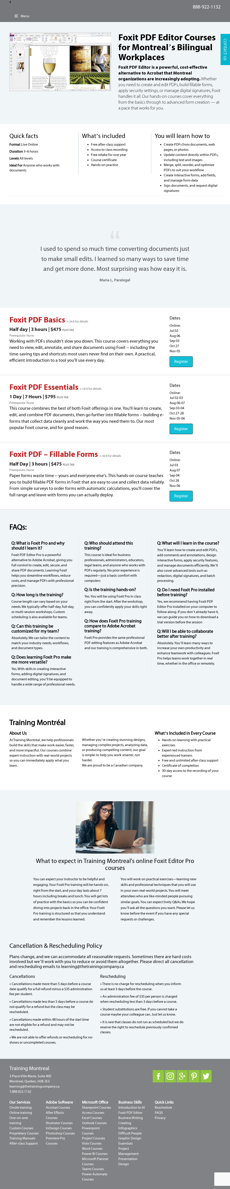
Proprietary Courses (24, 1133)
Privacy (160, 1118)
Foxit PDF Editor (130, 1113)
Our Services (19, 1102)
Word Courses (92, 1149)
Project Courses (93, 1138)
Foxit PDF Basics (38, 319)
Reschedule (163, 1108)
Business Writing (130, 1118)
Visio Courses (92, 1143)
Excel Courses (92, 1118)
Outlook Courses (94, 1123)
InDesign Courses (59, 1128)
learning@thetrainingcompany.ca (92, 966)
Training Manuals (22, 1138)
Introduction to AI (131, 1108)
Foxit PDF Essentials (44, 387)
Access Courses (93, 1113)
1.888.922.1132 (20, 1092)
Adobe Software (59, 1102)
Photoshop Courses (60, 1133)
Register (181, 361)
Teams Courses (93, 1169)
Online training (20, 1113)
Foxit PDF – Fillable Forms (54, 454)
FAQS (159, 1113)
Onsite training (20, 1108)
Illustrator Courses (59, 1123)
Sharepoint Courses (96, 1108)
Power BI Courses (95, 1154)
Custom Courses (21, 1128)
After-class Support (23, 1143)
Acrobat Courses (58, 1108)
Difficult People (130, 1133)
